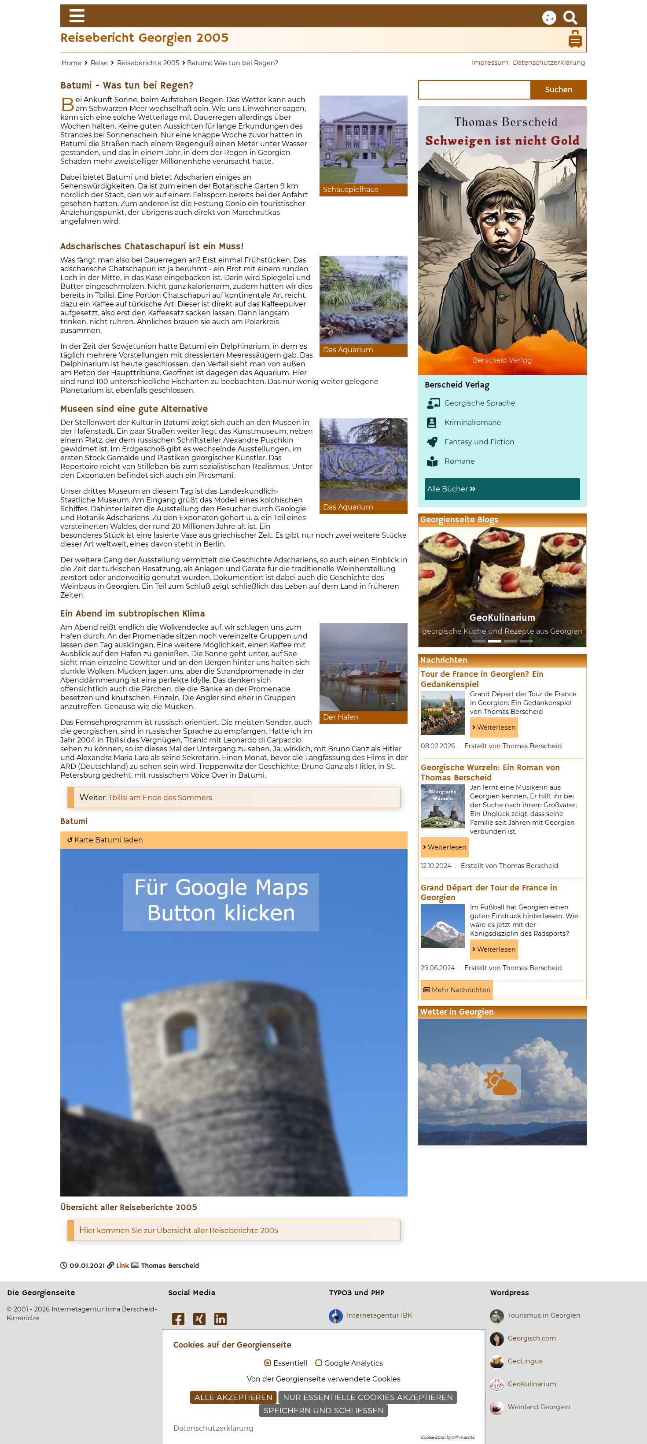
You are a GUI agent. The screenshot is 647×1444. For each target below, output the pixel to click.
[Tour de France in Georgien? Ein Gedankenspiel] (443, 713)
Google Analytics (353, 1363)
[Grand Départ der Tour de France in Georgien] (443, 926)
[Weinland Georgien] (526, 641)
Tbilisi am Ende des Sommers (160, 798)
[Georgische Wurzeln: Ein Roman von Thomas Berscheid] (443, 806)
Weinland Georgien (539, 1407)
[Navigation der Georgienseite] (323, 16)
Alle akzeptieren (233, 1397)
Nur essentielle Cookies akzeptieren (368, 1397)
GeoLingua (525, 1361)
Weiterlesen (495, 727)
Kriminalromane (473, 422)
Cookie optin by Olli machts (447, 1437)
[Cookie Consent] (549, 18)
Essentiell (290, 1363)
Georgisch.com (532, 1338)
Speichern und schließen (324, 1410)
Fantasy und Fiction (480, 442)
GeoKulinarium (502, 618)
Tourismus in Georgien (544, 1315)
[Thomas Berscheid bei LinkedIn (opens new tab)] (220, 1319)
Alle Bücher (448, 489)
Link (122, 1266)
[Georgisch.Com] (478, 641)
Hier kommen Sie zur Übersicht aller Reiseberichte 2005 (178, 1230)
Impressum (490, 62)
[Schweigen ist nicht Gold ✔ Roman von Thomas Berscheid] (442, 240)
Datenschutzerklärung (549, 62)
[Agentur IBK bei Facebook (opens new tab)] (178, 1319)
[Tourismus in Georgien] (510, 641)
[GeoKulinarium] (494, 641)
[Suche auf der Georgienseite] (570, 18)
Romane (460, 461)
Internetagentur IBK (379, 1315)
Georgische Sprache (480, 403)
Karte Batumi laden (105, 840)
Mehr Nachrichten (460, 990)
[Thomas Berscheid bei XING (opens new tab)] (199, 1319)
